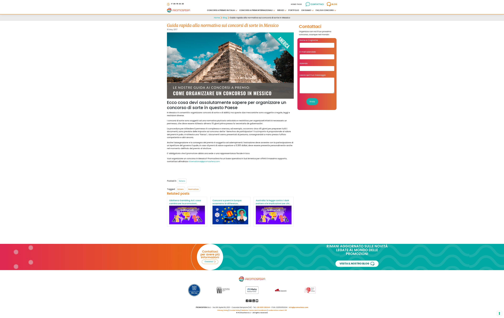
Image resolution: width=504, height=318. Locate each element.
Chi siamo (306, 10)
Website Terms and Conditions (254, 310)
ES (180, 4)
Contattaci (209, 262)
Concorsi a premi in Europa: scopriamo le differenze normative (227, 203)
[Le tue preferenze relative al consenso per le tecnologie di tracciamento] (499, 313)
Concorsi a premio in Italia (221, 10)
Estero (182, 181)
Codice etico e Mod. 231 (277, 310)
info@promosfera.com (298, 307)
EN (174, 4)
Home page (296, 4)
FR (177, 4)
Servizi (280, 10)
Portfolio (293, 10)
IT (172, 4)
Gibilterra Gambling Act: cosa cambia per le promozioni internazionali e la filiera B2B (185, 203)
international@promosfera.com (204, 161)
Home (217, 17)
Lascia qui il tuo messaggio (313, 75)
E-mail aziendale (308, 51)
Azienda (304, 63)
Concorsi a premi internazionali (256, 10)
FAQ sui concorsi (325, 10)
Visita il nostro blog (354, 263)
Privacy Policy (222, 310)
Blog (225, 17)
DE (183, 4)
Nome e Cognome (309, 40)
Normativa (193, 189)
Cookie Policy (235, 310)
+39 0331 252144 (263, 307)
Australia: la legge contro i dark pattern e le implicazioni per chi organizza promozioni (272, 203)
